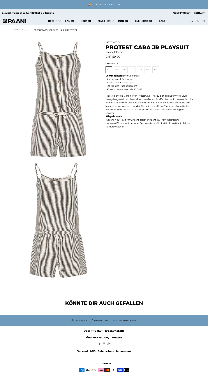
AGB (92, 351)
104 (109, 69)
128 (124, 69)
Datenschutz (106, 351)
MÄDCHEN (104, 21)
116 (116, 69)
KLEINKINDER (143, 21)
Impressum (123, 351)
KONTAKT (199, 13)
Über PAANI (94, 337)
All (29, 30)
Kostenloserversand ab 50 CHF (124, 89)
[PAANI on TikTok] (108, 344)
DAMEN (69, 21)
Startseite (19, 30)
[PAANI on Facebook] (99, 344)
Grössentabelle (114, 330)
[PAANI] (14, 21)
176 (155, 69)
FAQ (106, 337)
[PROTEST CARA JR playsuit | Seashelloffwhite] (58, 99)
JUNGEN (123, 21)
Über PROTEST (93, 330)
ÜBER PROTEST (181, 13)
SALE (162, 21)
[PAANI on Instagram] (104, 344)
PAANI (107, 363)
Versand (82, 351)
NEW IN (53, 21)
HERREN (86, 21)
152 (140, 69)
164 (148, 69)
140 (132, 69)
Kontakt (116, 337)
